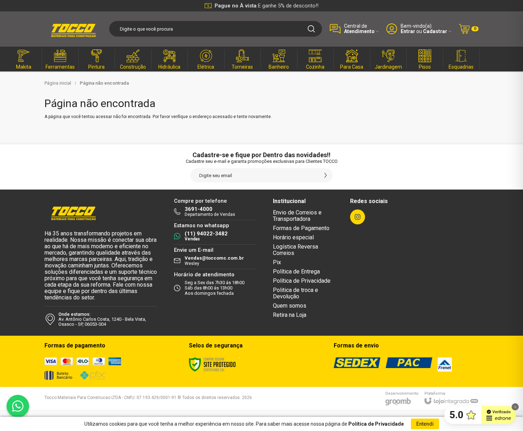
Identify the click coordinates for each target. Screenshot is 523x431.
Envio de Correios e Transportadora (297, 215)
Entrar (408, 31)
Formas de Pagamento (301, 228)
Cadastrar (435, 31)
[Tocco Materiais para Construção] (72, 29)
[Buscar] (311, 29)
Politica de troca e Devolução (295, 293)
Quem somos (289, 305)
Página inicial (57, 83)
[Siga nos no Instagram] (357, 216)
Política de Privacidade (302, 280)
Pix (277, 262)
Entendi (425, 424)
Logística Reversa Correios (295, 249)
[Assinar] (325, 175)
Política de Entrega (296, 271)
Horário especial (293, 237)
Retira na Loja (289, 315)
